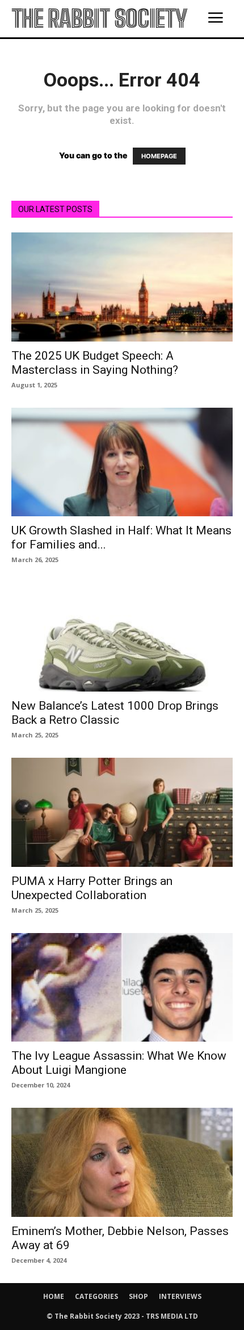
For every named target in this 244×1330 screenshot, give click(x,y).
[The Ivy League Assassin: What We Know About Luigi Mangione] (122, 987)
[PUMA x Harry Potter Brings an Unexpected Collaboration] (122, 812)
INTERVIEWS (180, 1296)
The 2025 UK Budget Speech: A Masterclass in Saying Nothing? (94, 363)
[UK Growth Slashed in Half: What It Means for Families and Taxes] (122, 462)
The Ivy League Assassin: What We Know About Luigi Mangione (118, 1063)
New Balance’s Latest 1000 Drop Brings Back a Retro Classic (114, 713)
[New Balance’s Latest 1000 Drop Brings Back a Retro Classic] (122, 637)
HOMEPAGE (159, 156)
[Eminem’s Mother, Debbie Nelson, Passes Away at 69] (122, 1162)
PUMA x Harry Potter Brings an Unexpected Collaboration (92, 888)
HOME (53, 1296)
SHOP (138, 1296)
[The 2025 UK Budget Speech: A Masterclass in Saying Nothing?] (122, 287)
